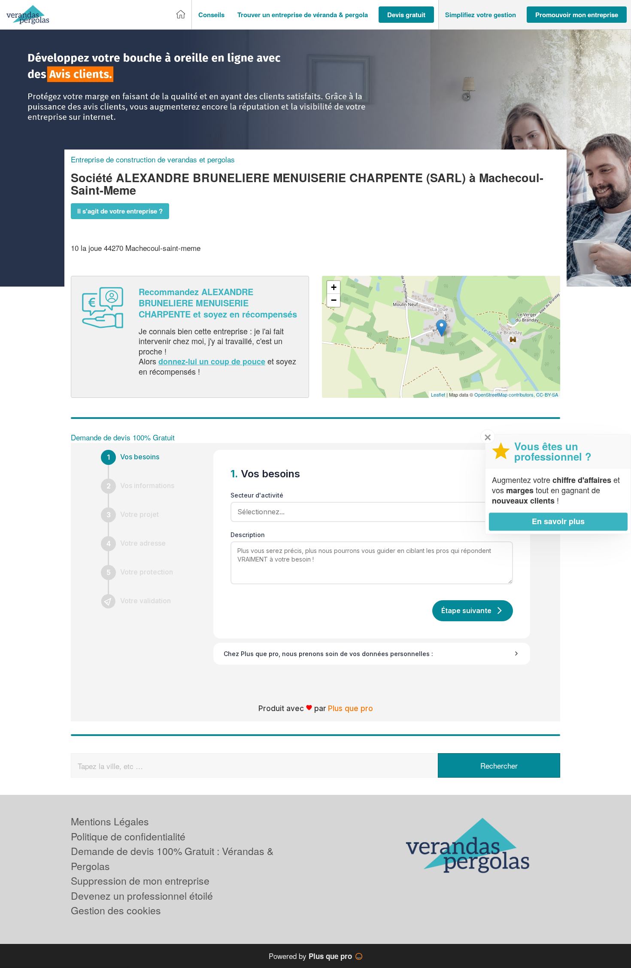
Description (248, 534)
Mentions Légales (110, 821)
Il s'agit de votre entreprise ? (120, 211)
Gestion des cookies (116, 910)
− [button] (334, 300)
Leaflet (438, 394)
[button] (211, 15)
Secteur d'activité (257, 495)
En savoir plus (558, 521)
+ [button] (334, 287)
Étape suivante (466, 610)
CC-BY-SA (547, 394)
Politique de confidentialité (128, 836)
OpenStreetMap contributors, (505, 394)
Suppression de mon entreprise (140, 880)
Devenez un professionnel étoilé (142, 896)
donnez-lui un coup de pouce (211, 361)
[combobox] (368, 511)
